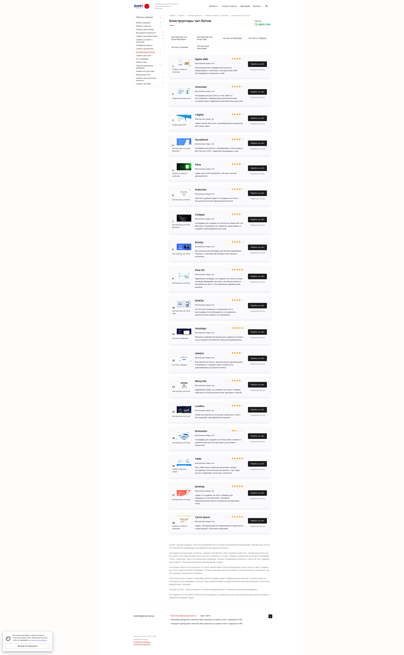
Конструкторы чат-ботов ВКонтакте (179, 38)
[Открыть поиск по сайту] (266, 6)
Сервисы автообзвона (145, 49)
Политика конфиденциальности (183, 616)
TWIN (198, 459)
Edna (198, 164)
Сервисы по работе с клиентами (216, 15)
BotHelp (199, 486)
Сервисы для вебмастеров (146, 36)
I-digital (199, 114)
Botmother (201, 431)
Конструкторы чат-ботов (241, 15)
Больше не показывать (27, 646)
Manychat (200, 381)
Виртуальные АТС (143, 75)
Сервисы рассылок (179, 125)
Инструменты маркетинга (146, 33)
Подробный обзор (257, 70)
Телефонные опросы (144, 45)
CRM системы (141, 62)
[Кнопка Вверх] (270, 616)
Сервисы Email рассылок (181, 98)
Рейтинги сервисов (194, 15)
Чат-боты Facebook (179, 47)
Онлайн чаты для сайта (145, 71)
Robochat (200, 189)
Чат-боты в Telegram (257, 38)
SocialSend (202, 139)
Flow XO (200, 270)
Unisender (201, 87)
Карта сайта (205, 616)
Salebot (199, 353)
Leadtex (199, 406)
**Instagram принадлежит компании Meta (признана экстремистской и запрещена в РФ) (206, 624)
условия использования (38, 640)
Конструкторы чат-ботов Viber (205, 38)
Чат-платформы (142, 59)
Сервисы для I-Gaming (145, 29)
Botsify (199, 242)
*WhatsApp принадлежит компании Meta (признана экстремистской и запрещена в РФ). (206, 620)
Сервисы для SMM (143, 84)
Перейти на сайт (257, 64)
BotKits (199, 300)
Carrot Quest (202, 517)
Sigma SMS (201, 59)
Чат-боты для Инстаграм (203, 47)
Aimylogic (201, 328)
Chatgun (200, 214)
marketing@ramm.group (144, 616)
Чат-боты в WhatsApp (232, 38)
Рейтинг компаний (143, 23)
